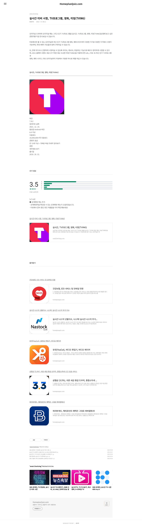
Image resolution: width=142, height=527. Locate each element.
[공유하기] (37, 440)
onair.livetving (34, 447)
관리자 (77, 523)
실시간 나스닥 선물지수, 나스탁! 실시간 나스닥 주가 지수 (49, 310)
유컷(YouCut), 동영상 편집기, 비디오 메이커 (45, 341)
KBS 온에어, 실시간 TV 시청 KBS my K (38, 456)
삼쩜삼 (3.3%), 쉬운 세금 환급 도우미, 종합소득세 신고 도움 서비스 (53, 371)
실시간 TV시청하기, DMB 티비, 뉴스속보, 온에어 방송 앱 (42, 452)
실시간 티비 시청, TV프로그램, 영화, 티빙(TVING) (47, 218)
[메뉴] (5, 4)
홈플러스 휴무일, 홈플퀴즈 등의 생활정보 (44, 505)
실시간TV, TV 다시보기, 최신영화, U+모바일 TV (40, 454)
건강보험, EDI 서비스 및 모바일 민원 (42, 279)
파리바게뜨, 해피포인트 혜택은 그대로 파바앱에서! (47, 402)
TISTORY (71, 523)
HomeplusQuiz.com (71, 4)
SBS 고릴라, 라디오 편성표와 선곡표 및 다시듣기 (41, 458)
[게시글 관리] (39, 440)
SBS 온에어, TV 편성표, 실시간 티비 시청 (39, 450)
